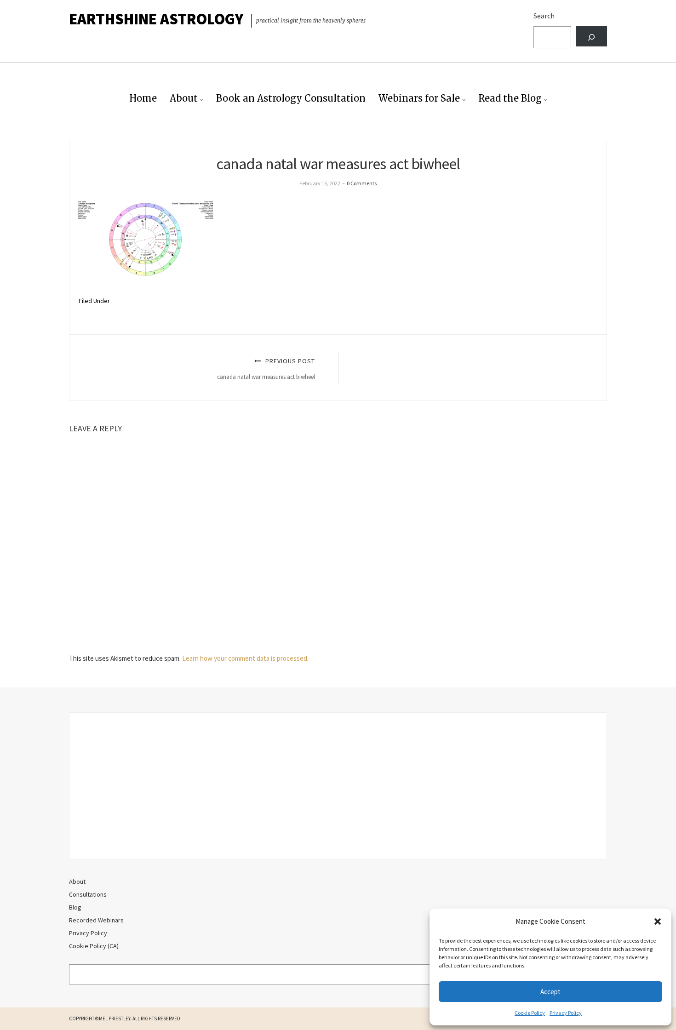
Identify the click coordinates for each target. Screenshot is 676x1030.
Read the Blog (510, 98)
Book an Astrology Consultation (291, 98)
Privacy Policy (566, 1012)
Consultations (88, 894)
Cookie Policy (530, 1012)
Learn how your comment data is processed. (245, 658)
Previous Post (266, 368)
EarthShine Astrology (156, 19)
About (184, 98)
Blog (75, 907)
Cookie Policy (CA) (94, 946)
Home (143, 98)
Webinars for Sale (419, 98)
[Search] (591, 36)
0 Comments (362, 183)
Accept (550, 991)
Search (544, 15)
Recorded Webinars (96, 920)
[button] (657, 921)
